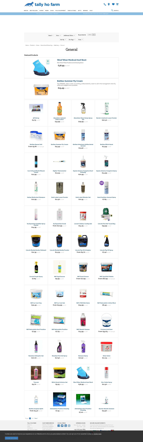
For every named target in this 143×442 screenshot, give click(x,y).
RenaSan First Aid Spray (59, 356)
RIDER (46, 10)
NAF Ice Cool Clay (36, 303)
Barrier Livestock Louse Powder (106, 118)
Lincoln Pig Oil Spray (106, 250)
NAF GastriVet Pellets (106, 276)
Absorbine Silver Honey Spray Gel (83, 118)
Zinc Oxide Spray (106, 382)
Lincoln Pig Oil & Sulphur (83, 250)
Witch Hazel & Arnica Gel (59, 382)
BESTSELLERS (34, 10)
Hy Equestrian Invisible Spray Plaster (36, 224)
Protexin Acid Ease (106, 329)
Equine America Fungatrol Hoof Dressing (83, 171)
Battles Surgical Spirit (36, 408)
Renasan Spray (83, 356)
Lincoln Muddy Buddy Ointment (36, 250)
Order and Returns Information (47, 430)
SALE (91, 10)
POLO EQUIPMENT (60, 10)
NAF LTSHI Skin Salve (83, 303)
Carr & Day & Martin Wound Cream (36, 171)
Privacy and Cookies (47, 428)
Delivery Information (47, 424)
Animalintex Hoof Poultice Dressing (83, 409)
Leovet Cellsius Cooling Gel (83, 223)
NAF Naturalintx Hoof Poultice (36, 329)
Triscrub (36, 382)
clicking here (97, 434)
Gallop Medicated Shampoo (36, 197)
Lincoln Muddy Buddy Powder (59, 250)
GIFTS (79, 10)
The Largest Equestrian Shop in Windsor (47, 13)
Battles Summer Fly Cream (70, 81)
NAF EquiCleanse (59, 276)
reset (90, 34)
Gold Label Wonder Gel (83, 197)
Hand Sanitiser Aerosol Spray (106, 197)
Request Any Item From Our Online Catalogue (95, 13)
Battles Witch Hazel (106, 144)
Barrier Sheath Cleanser (106, 408)
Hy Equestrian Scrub (59, 223)
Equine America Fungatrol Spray (106, 171)
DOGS (52, 10)
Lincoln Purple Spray (36, 276)
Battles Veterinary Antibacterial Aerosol (83, 145)
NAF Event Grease (83, 276)
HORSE (41, 10)
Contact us (30, 428)
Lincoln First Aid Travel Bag (106, 223)
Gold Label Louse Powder (59, 197)
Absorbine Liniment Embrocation (59, 118)
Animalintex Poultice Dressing (59, 408)
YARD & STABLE (72, 10)
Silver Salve (106, 356)
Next (36, 418)
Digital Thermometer (59, 171)
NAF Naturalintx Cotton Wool (106, 303)
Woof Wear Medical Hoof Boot (71, 60)
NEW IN (26, 10)
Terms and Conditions (47, 426)
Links (28, 426)
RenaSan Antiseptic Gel (36, 356)
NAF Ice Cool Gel (59, 303)
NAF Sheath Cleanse (83, 329)
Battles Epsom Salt (36, 144)
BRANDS (85, 10)
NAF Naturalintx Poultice (59, 329)
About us (29, 424)
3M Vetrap (36, 118)
